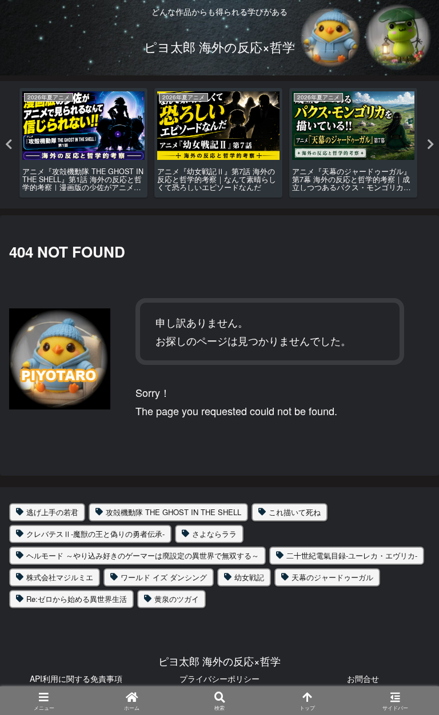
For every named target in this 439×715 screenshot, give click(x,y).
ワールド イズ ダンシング (164, 577)
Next (430, 144)
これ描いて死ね (295, 512)
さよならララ (214, 533)
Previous (8, 144)
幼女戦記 (249, 577)
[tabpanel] (83, 143)
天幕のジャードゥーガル (332, 577)
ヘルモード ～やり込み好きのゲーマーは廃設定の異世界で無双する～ (142, 555)
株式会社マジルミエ (59, 577)
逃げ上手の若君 (52, 512)
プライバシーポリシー (219, 678)
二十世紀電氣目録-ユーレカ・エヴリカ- (351, 555)
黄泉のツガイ (176, 598)
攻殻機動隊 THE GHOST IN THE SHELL (173, 512)
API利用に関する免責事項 (76, 678)
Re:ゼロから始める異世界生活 (76, 598)
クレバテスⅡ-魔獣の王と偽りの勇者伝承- (95, 533)
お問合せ (363, 678)
